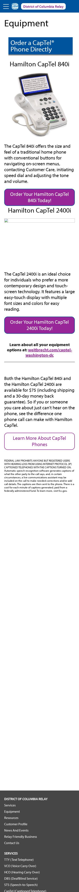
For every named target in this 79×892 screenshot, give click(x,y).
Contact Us (11, 843)
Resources (11, 818)
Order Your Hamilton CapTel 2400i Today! (39, 325)
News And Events (16, 830)
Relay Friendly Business (20, 836)
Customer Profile (15, 824)
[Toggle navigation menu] (6, 6)
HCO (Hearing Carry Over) (22, 872)
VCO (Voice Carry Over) (20, 866)
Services (10, 805)
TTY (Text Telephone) (19, 859)
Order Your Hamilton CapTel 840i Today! (39, 197)
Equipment (12, 811)
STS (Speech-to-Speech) (21, 885)
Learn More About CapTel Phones (39, 441)
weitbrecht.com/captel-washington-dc (48, 352)
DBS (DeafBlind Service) (21, 878)
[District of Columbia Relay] (15, 6)
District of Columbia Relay (26, 799)
